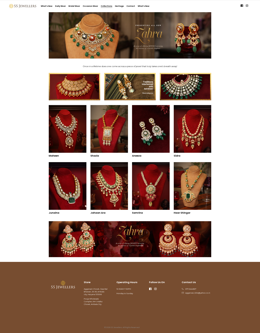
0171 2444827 (190, 289)
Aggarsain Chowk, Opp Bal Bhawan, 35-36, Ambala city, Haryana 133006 (95, 291)
